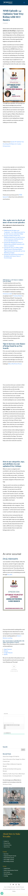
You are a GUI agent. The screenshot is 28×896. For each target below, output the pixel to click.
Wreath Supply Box (8, 874)
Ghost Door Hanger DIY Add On (11, 756)
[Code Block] (17, 725)
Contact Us (6, 841)
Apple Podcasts (8, 649)
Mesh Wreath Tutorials (9, 857)
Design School (7, 868)
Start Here (6, 853)
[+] (4, 728)
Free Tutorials (7, 872)
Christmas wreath (7, 293)
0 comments (5, 23)
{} (4, 726)
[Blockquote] (15, 725)
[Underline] (8, 725)
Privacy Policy (7, 843)
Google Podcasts (8, 652)
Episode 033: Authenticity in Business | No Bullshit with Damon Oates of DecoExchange (14, 256)
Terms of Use (7, 846)
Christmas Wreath (17, 296)
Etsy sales (9, 574)
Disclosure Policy (7, 784)
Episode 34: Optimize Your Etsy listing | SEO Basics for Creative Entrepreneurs (13, 144)
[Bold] (4, 725)
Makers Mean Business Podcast (11, 870)
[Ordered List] (11, 725)
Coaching (6, 876)
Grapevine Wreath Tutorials (10, 855)
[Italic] (6, 725)
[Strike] (10, 725)
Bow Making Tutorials (9, 861)
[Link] (18, 725)
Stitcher (6, 651)
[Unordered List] (13, 725)
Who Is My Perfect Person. (15, 363)
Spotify (6, 654)
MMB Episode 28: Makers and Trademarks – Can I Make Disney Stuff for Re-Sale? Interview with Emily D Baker (14, 232)
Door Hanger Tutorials (9, 859)
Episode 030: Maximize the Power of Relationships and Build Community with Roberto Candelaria (14, 244)
